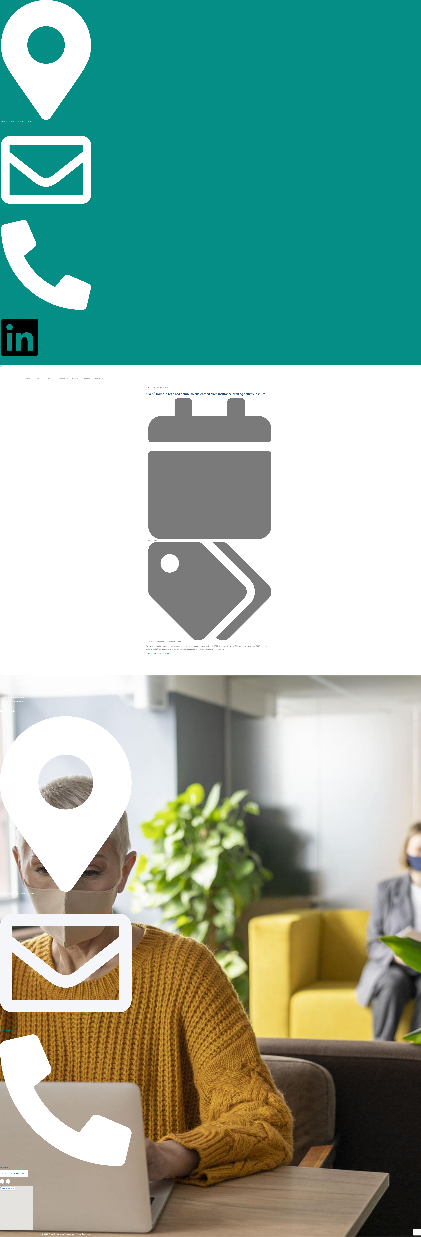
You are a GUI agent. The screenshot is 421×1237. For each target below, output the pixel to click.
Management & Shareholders (15, 684)
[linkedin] (2, 1181)
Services (6, 688)
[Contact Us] (8, 1181)
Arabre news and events (13, 697)
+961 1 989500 (6, 311)
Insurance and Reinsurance (156, 641)
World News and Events (173, 641)
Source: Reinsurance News (157, 653)
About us (7, 680)
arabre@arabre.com (7, 216)
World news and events (13, 701)
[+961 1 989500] (46, 265)
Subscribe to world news (13, 1174)
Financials (7, 693)
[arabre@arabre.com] (46, 170)
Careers (6, 705)
